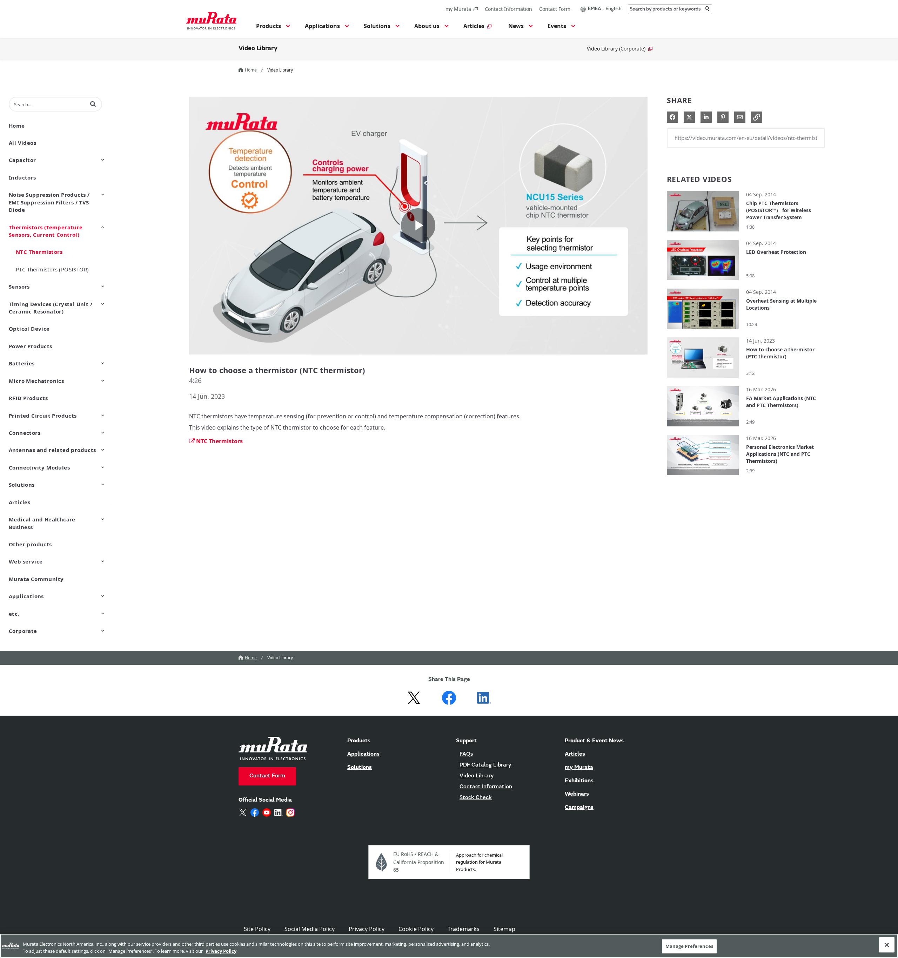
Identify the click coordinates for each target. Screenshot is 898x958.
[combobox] (670, 9)
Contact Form (554, 9)
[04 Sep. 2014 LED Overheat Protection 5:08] (703, 281)
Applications (26, 596)
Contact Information (508, 9)
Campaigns (579, 807)
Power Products (30, 346)
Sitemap (504, 929)
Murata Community (36, 578)
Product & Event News (594, 741)
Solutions (22, 484)
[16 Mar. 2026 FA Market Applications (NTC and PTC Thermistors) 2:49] (703, 428)
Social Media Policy (309, 929)
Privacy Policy (366, 929)
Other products (30, 544)
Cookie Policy (416, 929)
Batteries (22, 363)
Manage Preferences (689, 946)
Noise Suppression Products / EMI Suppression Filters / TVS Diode (49, 202)
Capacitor (22, 159)
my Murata (458, 9)
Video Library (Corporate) (616, 48)
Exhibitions (579, 781)
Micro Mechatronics (36, 380)
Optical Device (29, 328)
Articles (19, 502)
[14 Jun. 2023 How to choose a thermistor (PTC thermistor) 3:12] (703, 379)
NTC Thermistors (39, 251)
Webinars (577, 794)
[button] (272, 28)
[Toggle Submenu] (103, 159)
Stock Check (476, 798)
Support (466, 741)
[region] (449, 946)
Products (358, 741)
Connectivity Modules (39, 467)
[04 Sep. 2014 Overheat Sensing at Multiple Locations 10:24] (703, 330)
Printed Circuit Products (43, 415)
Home (251, 70)
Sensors (19, 286)
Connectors (24, 432)
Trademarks (464, 929)
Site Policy (257, 929)
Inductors (22, 177)
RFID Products (28, 398)
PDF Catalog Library (485, 765)
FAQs (466, 754)
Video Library (258, 49)
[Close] (886, 945)
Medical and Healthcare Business (42, 523)
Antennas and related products (52, 449)
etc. (14, 613)
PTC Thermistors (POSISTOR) (52, 269)
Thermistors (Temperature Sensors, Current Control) (46, 231)
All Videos (22, 142)
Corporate (23, 630)
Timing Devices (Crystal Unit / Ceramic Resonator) (50, 308)
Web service (25, 561)
